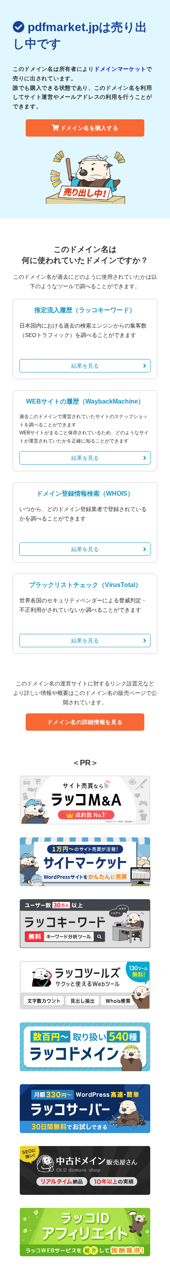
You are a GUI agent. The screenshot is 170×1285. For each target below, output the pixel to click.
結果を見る (85, 366)
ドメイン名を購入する (89, 128)
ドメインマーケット (120, 69)
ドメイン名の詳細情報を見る (85, 722)
